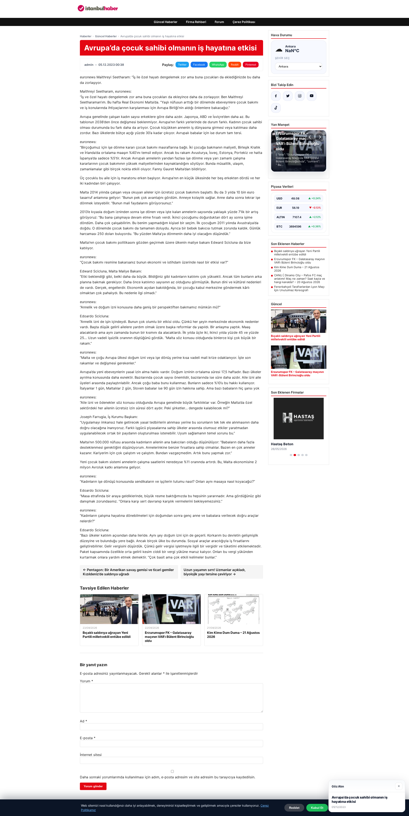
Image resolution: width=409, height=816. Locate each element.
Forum (219, 22)
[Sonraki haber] (319, 137)
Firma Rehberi (196, 22)
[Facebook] (276, 96)
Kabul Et (317, 807)
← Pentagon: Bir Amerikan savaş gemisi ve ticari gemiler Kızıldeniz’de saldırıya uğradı (128, 572)
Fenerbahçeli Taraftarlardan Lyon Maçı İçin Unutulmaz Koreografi (299, 288)
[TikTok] (276, 108)
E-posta (87, 738)
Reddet (294, 807)
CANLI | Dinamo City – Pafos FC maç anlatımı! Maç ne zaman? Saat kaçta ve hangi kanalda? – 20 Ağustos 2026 (299, 278)
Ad (83, 721)
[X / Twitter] (288, 96)
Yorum (86, 681)
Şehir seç (282, 58)
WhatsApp (218, 64)
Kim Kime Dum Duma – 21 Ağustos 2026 (296, 268)
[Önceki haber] (310, 137)
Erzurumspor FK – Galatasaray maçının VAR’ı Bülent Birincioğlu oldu (299, 260)
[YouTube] (312, 96)
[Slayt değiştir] (291, 455)
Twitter (182, 64)
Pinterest (250, 64)
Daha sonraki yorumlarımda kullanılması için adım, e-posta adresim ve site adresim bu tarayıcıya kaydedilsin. (167, 777)
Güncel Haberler (165, 22)
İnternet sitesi (91, 755)
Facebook (199, 64)
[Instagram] (300, 96)
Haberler (85, 36)
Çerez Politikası (244, 22)
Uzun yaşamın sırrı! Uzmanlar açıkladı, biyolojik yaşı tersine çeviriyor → (215, 572)
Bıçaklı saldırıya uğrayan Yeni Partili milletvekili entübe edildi (297, 252)
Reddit (235, 64)
